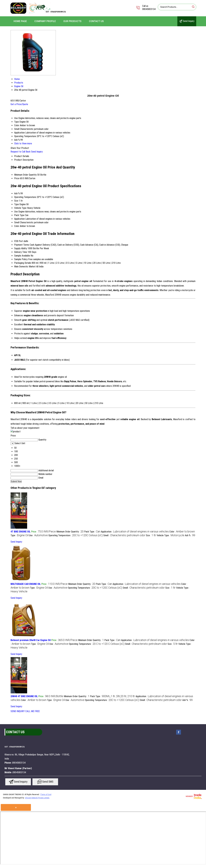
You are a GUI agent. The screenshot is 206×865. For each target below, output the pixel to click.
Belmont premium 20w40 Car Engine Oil (31, 640)
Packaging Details (22, 262)
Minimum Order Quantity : (70, 531)
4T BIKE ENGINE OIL (20, 531)
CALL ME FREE (32, 711)
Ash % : (190, 535)
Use (16, 211)
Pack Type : (92, 531)
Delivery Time (20, 252)
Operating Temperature (25, 197)
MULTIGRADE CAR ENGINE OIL (26, 584)
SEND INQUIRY (18, 711)
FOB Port (18, 241)
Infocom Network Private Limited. (37, 798)
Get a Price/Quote (19, 104)
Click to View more (23, 143)
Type (16, 204)
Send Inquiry (188, 21)
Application (19, 218)
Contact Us (96, 21)
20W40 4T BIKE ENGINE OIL (24, 696)
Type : (19, 535)
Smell (16, 222)
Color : (182, 531)
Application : (135, 531)
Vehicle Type (20, 208)
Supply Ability (20, 248)
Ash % (17, 193)
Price (16, 178)
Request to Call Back (20, 151)
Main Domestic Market (25, 266)
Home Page (20, 21)
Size (16, 200)
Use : (38, 535)
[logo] (30, 14)
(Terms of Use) (45, 794)
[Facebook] (178, 734)
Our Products (72, 21)
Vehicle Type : (170, 535)
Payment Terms (21, 244)
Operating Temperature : (75, 535)
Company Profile (45, 21)
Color (16, 226)
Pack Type (19, 215)
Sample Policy (21, 259)
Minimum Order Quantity (25, 174)
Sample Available (22, 255)
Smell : (124, 535)
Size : (151, 535)
